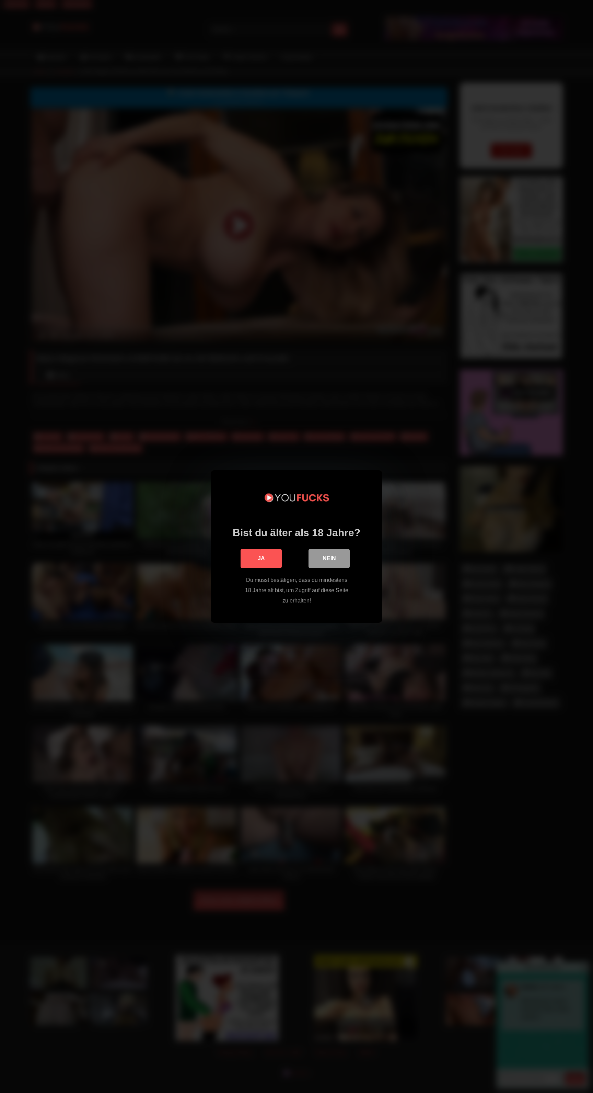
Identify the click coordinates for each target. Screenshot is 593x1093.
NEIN (329, 558)
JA (261, 558)
